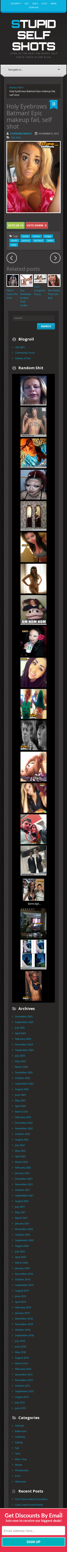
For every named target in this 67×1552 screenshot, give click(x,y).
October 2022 (22, 1134)
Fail (27, 3)
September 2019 (24, 1285)
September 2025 (24, 1022)
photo (14, 240)
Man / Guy (21, 1459)
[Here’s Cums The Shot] (12, 280)
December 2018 (24, 1318)
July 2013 (20, 1402)
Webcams (20, 1481)
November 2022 (24, 1128)
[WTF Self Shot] (33, 829)
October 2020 (22, 1234)
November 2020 (24, 1229)
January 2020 (22, 1268)
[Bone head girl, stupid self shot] (33, 484)
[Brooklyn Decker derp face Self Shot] (33, 390)
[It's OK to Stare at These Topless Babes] (33, 766)
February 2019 (23, 1307)
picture (25, 240)
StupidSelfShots (20, 133)
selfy (13, 244)
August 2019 (22, 1290)
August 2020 (22, 1245)
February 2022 (23, 1167)
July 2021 (20, 1206)
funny (25, 236)
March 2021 (21, 1218)
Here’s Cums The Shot (12, 294)
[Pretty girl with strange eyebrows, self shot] (33, 672)
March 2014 (21, 1363)
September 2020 (24, 1240)
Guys (44, 3)
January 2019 (22, 1313)
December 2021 (24, 1178)
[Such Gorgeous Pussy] (40, 278)
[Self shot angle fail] (33, 515)
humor (36, 236)
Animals (19, 1425)
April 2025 (20, 1033)
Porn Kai (33, 7)
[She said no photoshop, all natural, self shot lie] (33, 797)
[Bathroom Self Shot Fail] (33, 860)
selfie (50, 240)
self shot (38, 240)
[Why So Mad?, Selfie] (33, 453)
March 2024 (21, 1066)
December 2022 (24, 1122)
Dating (18, 1442)
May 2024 (20, 1061)
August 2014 (22, 1357)
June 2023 (20, 1094)
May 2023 (20, 1100)
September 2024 (24, 1050)
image (48, 236)
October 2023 (22, 1078)
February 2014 (23, 1369)
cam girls (20, 347)
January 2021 (22, 1223)
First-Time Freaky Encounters (31, 1499)
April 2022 (20, 1156)
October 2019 (22, 1279)
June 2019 (20, 1296)
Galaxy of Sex (23, 358)
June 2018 (20, 1346)
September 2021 (24, 1195)
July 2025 (20, 1027)
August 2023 (22, 1089)
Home (12, 87)
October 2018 (22, 1329)
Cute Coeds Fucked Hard (29, 1504)
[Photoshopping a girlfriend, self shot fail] (33, 891)
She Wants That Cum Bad (54, 294)
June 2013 (20, 1408)
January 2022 (22, 1173)
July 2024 (20, 1055)
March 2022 (21, 1162)
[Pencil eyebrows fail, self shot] (33, 641)
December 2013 (24, 1374)
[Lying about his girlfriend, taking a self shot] (33, 954)
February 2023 (23, 1117)
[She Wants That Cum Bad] (54, 280)
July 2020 (20, 1251)
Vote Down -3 (37, 225)
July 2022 (20, 1145)
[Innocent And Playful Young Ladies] (33, 578)
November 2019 (24, 1273)
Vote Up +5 (15, 225)
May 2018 (20, 1352)
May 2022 (20, 1150)
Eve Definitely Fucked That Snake (25, 298)
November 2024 (24, 1044)
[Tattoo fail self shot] (33, 421)
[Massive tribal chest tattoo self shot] (33, 985)
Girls (35, 3)
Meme (54, 3)
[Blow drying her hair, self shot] (33, 923)
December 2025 (24, 1016)
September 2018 (24, 1335)
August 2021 (22, 1201)
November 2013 (24, 1380)
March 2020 (21, 1262)
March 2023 (21, 1111)
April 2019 (20, 1301)
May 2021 (20, 1212)
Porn (17, 1476)
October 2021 (22, 1190)
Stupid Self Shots (33, 35)
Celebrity (16, 3)
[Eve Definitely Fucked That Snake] (26, 280)
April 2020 (20, 1257)
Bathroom (20, 1431)
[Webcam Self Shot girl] (33, 703)
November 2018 (24, 1324)
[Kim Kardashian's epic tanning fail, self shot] (33, 547)
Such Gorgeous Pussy (39, 290)
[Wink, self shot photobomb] (33, 735)
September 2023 (24, 1083)
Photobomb (21, 1470)
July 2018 (20, 1341)
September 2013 (24, 1391)
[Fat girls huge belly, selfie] (33, 609)
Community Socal (24, 352)
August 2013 (22, 1397)
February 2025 (23, 1039)
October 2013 (22, 1385)
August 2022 (22, 1139)
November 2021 (24, 1184)
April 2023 (20, 1106)
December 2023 (24, 1072)
